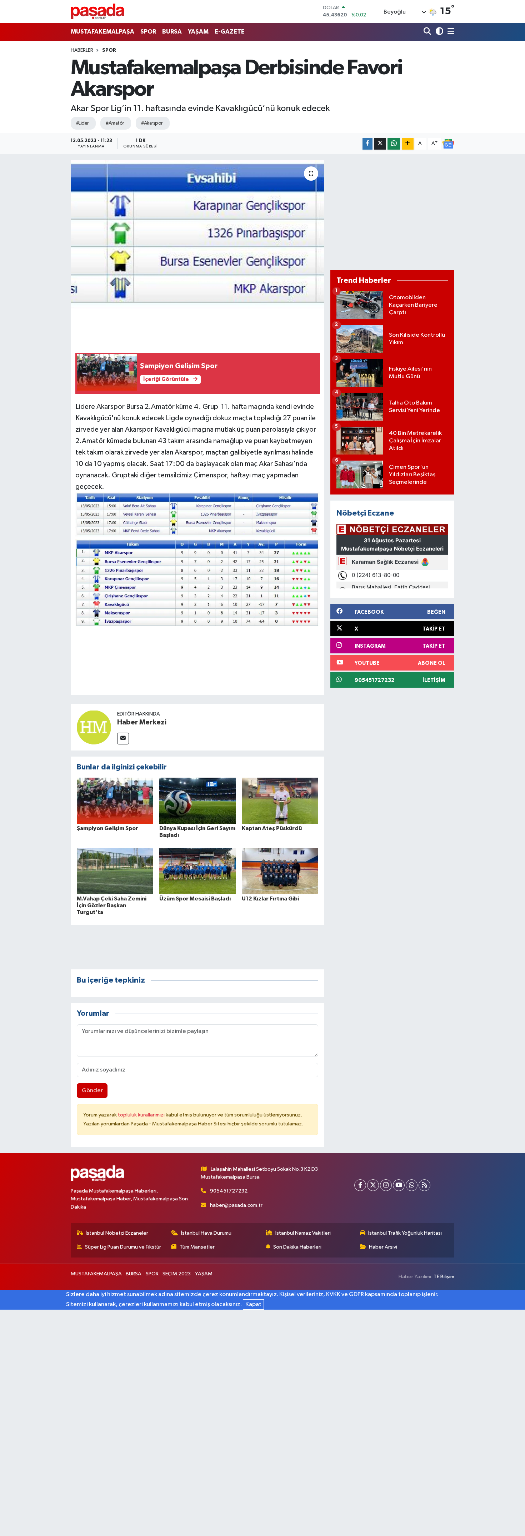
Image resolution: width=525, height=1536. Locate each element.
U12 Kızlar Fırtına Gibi (270, 899)
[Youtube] (399, 1185)
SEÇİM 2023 (176, 1273)
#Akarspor (151, 123)
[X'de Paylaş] (380, 144)
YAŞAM (198, 32)
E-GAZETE (230, 32)
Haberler (82, 50)
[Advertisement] (392, 212)
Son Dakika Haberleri (297, 1247)
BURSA (172, 32)
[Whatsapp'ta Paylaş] (394, 144)
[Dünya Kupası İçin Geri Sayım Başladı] (197, 801)
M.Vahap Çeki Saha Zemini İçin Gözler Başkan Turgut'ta (111, 905)
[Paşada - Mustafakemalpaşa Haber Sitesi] (97, 11)
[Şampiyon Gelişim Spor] (115, 801)
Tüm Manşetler (197, 1247)
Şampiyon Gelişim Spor (107, 828)
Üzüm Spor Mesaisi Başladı (195, 899)
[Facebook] (360, 1185)
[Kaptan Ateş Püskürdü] (280, 801)
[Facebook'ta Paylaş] (367, 144)
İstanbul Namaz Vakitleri (303, 1233)
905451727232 (229, 1191)
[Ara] (428, 32)
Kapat (253, 1304)
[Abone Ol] (448, 144)
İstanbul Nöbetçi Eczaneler (117, 1233)
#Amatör (115, 123)
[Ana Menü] (450, 32)
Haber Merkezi (141, 722)
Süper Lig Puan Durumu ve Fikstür (123, 1247)
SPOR (148, 32)
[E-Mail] (123, 738)
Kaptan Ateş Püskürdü (272, 828)
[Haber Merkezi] (94, 727)
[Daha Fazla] (408, 144)
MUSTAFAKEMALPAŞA (102, 32)
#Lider (82, 123)
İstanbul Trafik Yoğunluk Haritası (405, 1233)
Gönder (92, 1091)
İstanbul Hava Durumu (206, 1233)
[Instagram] (386, 1185)
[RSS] (424, 1185)
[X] (373, 1185)
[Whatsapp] (412, 1185)
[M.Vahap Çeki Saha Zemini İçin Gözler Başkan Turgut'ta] (115, 871)
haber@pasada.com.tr (236, 1205)
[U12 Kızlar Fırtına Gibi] (280, 871)
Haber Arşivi (383, 1247)
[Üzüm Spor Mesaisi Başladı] (197, 871)
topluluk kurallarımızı (142, 1115)
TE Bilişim (444, 1276)
